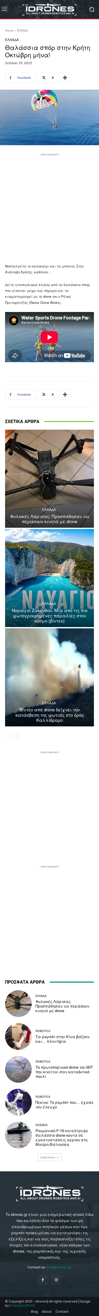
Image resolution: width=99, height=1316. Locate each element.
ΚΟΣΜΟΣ (42, 1124)
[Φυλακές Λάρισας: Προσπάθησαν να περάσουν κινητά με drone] (49, 479)
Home (9, 30)
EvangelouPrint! (22, 1305)
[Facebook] (43, 1280)
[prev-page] (8, 736)
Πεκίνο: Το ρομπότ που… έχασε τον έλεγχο (65, 1104)
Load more (47, 1157)
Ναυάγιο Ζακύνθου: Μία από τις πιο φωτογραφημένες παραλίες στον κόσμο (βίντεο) (49, 615)
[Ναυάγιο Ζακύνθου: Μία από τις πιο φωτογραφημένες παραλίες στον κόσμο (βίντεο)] (49, 578)
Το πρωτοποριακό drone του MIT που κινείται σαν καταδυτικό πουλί (64, 1071)
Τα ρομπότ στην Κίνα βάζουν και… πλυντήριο (63, 1039)
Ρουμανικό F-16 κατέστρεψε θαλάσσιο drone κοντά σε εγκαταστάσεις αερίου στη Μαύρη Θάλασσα (62, 1137)
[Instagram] (56, 1280)
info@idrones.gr (58, 1267)
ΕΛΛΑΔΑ (22, 30)
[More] (65, 78)
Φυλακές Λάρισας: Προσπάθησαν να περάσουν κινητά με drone (49, 518)
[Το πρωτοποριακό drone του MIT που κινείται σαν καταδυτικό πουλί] (18, 1069)
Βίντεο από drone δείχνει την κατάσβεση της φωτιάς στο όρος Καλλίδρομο (49, 714)
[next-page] (16, 736)
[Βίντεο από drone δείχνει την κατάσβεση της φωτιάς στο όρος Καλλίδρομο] (49, 677)
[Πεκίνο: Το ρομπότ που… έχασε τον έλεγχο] (18, 1102)
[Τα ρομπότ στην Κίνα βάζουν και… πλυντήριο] (18, 1036)
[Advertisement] (49, 206)
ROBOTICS (43, 1030)
